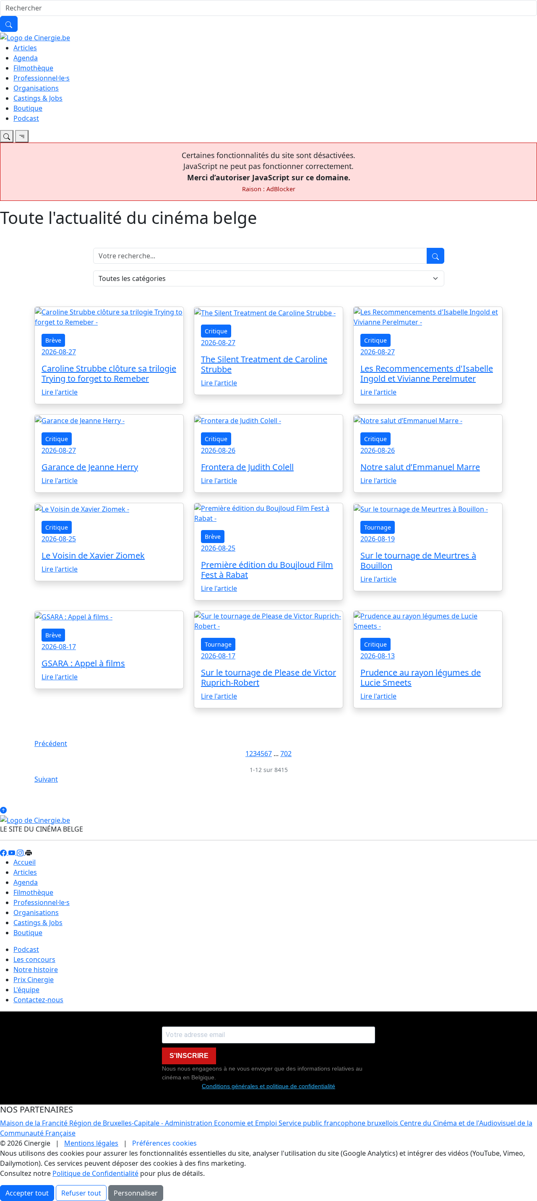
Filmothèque (33, 68)
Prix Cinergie (33, 979)
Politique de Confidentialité (95, 1173)
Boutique (27, 108)
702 (286, 753)
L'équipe (26, 989)
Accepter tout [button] (27, 1193)
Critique (216, 331)
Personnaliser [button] (136, 1193)
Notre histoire (35, 969)
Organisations (36, 88)
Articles (25, 47)
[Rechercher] (9, 24)
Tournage (377, 527)
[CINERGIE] (35, 37)
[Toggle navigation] (6, 136)
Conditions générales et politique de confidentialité (268, 1086)
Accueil (24, 862)
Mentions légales (91, 1143)
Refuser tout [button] (81, 1193)
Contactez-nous (38, 999)
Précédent (50, 743)
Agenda (25, 57)
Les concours (34, 959)
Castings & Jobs (38, 98)
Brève (53, 340)
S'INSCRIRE (189, 1055)
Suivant (46, 779)
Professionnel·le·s (41, 78)
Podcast (26, 118)
